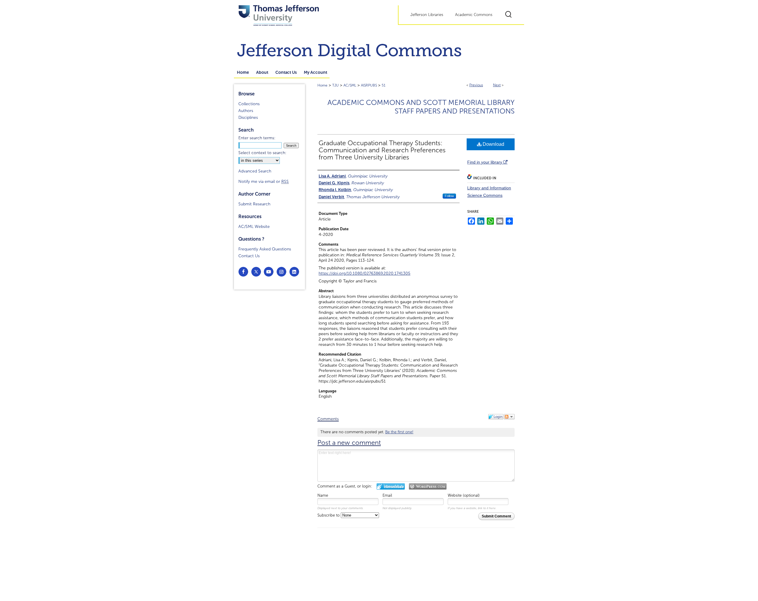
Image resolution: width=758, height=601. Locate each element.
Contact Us (249, 256)
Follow (449, 196)
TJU (335, 85)
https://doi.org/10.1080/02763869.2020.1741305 (364, 273)
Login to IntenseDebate (391, 486)
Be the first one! (399, 432)
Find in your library (485, 162)
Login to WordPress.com (428, 486)
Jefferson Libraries (426, 15)
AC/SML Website (254, 226)
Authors (245, 110)
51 (384, 85)
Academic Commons (473, 15)
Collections (249, 104)
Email (387, 495)
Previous (476, 85)
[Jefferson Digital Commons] (379, 49)
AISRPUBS (369, 85)
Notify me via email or (263, 181)
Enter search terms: (256, 138)
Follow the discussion (509, 416)
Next (497, 85)
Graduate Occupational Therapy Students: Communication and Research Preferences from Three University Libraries (382, 150)
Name (322, 495)
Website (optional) (464, 495)
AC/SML (349, 85)
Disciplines (248, 117)
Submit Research (254, 204)
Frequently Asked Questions (264, 249)
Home (322, 85)
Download (492, 144)
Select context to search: (262, 153)
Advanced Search (254, 171)
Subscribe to (329, 515)
